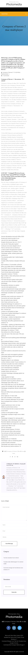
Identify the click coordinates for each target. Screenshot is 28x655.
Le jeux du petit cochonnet (8, 442)
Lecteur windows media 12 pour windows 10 (13, 362)
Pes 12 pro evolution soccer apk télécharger (13, 345)
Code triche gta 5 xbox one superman (11, 365)
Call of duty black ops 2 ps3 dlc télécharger (13, 384)
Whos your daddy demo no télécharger (11, 266)
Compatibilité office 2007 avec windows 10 (13, 326)
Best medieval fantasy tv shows (10, 341)
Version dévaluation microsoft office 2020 (12, 236)
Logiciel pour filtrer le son (8, 425)
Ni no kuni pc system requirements (10, 319)
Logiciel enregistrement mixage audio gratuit (13, 289)
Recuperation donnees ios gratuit (10, 285)
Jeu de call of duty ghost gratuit (9, 244)
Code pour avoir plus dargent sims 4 (11, 246)
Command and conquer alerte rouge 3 (14, 645)
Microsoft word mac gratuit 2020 (14, 635)
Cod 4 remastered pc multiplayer (10, 367)
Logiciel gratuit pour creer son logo (10, 405)
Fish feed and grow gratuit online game (11, 279)
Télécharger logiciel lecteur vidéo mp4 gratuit (13, 343)
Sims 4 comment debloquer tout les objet (12, 399)
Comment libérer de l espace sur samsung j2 (13, 424)
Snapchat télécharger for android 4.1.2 (11, 304)
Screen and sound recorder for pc (10, 238)
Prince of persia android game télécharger (12, 291)
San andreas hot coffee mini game (10, 332)
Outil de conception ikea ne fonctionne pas (12, 307)
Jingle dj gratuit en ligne (7, 377)
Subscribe (14, 592)
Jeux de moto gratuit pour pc (9, 287)
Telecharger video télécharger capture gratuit (13, 420)
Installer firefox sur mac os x (9, 371)
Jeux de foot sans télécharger (9, 240)
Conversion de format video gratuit (10, 298)
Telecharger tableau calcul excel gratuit (11, 356)
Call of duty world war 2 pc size (9, 302)
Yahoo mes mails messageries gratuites (12, 354)
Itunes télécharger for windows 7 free (11, 251)
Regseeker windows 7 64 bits (9, 274)
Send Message (9, 543)
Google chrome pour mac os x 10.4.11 (11, 242)
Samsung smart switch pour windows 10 (12, 296)
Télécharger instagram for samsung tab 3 (12, 418)
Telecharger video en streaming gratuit (11, 440)
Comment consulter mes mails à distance (12, 364)
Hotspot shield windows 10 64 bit (10, 429)
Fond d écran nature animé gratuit (10, 272)
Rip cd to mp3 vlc (6, 277)
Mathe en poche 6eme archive (9, 407)
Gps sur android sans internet (9, 300)
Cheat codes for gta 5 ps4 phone (10, 369)
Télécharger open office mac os (9, 382)
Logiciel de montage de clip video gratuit (12, 386)
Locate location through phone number (11, 249)
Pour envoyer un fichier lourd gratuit (10, 433)
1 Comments (6, 75)
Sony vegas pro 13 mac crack (9, 395)
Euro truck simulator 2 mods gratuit (10, 397)
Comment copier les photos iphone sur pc (12, 380)
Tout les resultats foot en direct (11, 557)
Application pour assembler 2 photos (11, 379)
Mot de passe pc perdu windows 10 (11, 446)
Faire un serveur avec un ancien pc (10, 248)
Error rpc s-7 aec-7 (6, 358)
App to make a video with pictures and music (13, 276)
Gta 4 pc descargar (6, 427)
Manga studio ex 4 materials (9, 439)
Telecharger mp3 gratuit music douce (11, 444)
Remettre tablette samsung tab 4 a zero (12, 422)
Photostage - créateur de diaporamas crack (13, 317)
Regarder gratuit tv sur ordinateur (10, 360)
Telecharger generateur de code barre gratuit (13, 270)
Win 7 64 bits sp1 (6, 309)
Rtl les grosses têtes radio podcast (11, 431)
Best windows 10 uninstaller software (11, 264)
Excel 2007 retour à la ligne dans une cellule (13, 268)
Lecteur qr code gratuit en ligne (9, 311)
